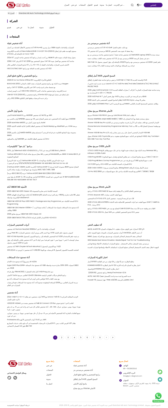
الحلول (89, 5)
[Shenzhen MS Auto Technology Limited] (18, 5)
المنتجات (82, 5)
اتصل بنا (109, 5)
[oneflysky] (15, 377)
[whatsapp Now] (158, 402)
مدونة (102, 5)
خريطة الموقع (25, 405)
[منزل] (19, 366)
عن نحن (74, 5)
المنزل (66, 5)
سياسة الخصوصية (13, 405)
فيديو (96, 5)
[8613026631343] (9, 377)
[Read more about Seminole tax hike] (106, 337)
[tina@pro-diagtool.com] (160, 379)
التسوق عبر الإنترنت (119, 5)
